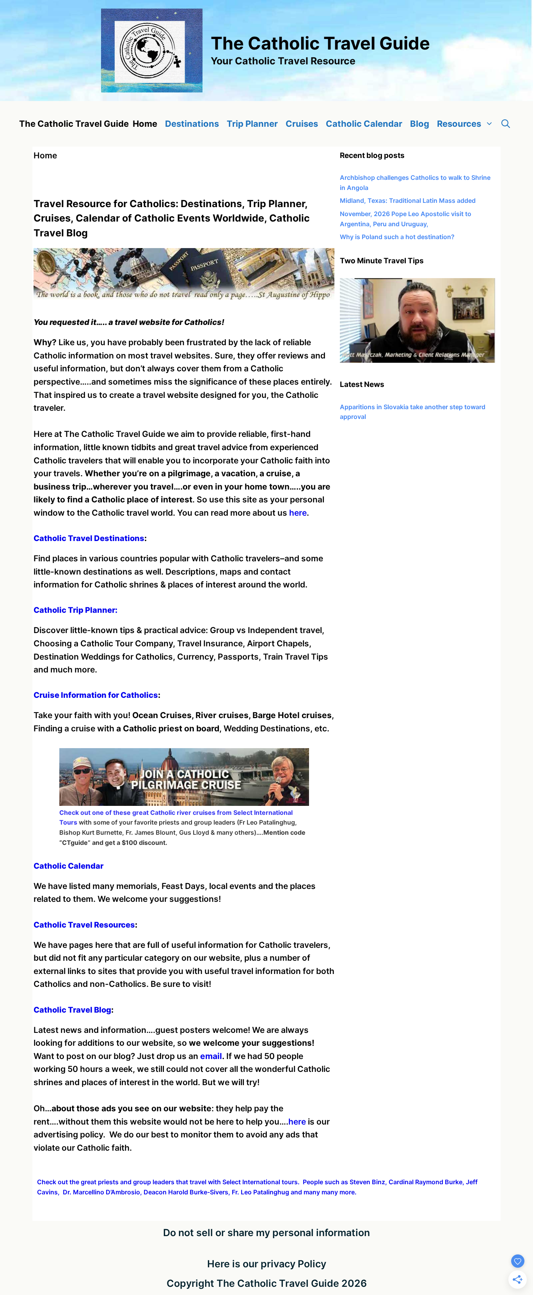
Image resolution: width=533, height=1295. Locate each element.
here (298, 513)
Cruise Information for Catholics (96, 695)
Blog (419, 124)
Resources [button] (459, 124)
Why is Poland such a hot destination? (397, 237)
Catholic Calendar (364, 124)
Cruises (302, 124)
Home (145, 124)
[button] (505, 124)
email (211, 1056)
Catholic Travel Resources (84, 925)
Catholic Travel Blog (72, 1010)
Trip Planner (252, 124)
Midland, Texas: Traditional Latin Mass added (408, 200)
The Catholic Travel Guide (320, 43)
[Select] (417, 360)
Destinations (192, 124)
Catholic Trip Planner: (75, 610)
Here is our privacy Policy (266, 1264)
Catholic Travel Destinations (89, 538)
